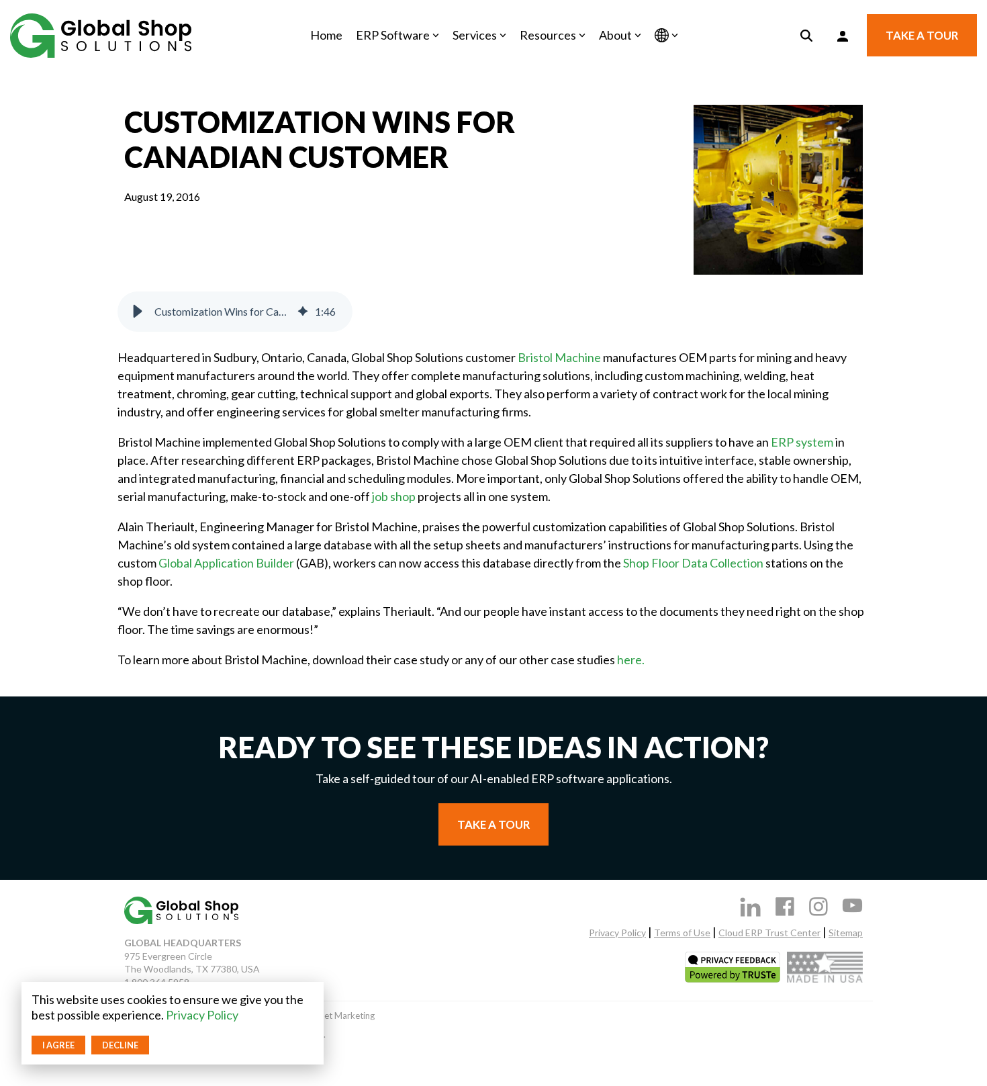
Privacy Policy (202, 1014)
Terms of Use (682, 932)
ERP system (802, 442)
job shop (394, 496)
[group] (234, 311)
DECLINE (120, 1045)
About (615, 35)
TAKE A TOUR (922, 35)
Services (475, 35)
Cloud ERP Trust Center (769, 932)
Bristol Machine (559, 357)
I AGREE (58, 1045)
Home (326, 35)
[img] (302, 312)
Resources (548, 35)
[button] (137, 311)
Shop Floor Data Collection (693, 562)
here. (631, 659)
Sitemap (846, 932)
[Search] (806, 35)
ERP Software (393, 35)
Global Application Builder (226, 562)
